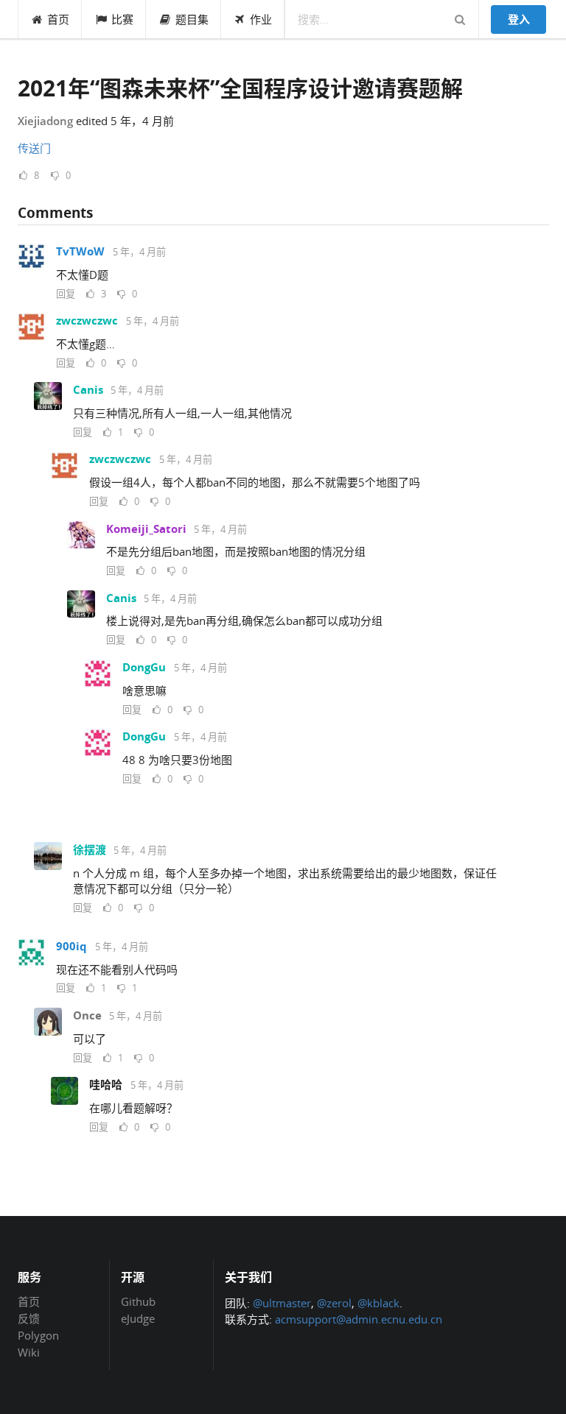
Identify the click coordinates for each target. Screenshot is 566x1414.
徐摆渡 (89, 850)
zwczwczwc (87, 321)
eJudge (138, 1318)
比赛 (122, 19)
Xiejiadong (45, 120)
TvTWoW (80, 251)
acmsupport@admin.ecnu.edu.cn (358, 1319)
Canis (88, 390)
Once (87, 1015)
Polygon (38, 1335)
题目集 (192, 19)
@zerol (334, 1302)
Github (138, 1302)
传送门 (34, 148)
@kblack (378, 1302)
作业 (261, 19)
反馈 (29, 1318)
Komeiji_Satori (146, 529)
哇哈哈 (105, 1085)
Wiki (29, 1352)
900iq (71, 946)
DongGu (144, 667)
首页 (58, 19)
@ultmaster (282, 1302)
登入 (519, 19)
